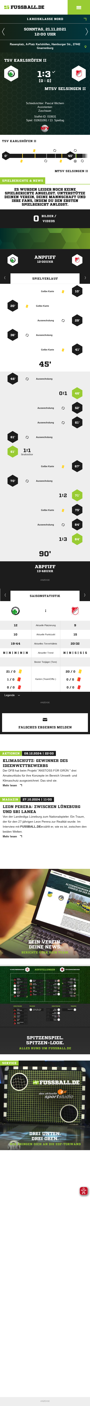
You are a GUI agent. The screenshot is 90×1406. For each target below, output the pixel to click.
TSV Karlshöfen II (25, 60)
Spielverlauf (45, 278)
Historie (5, 595)
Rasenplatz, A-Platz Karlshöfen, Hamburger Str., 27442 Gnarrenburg (45, 46)
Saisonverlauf (85, 595)
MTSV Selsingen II (65, 88)
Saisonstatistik (45, 595)
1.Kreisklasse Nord (45, 19)
